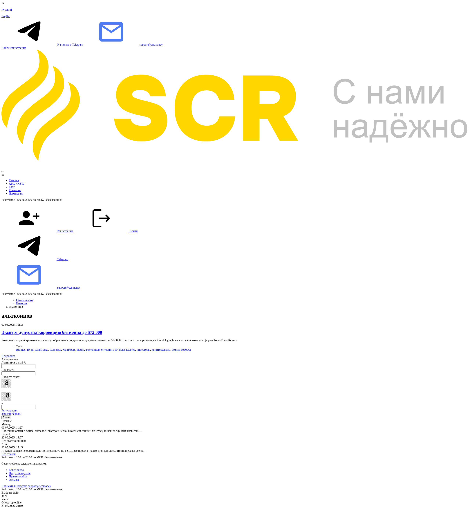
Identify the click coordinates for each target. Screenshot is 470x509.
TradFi (80, 349)
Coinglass (55, 349)
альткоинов (93, 349)
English (5, 16)
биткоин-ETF (109, 349)
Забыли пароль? (11, 413)
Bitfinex (21, 349)
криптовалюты (161, 349)
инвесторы (143, 349)
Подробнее (8, 355)
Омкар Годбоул (181, 349)
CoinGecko (41, 349)
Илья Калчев (127, 349)
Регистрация (18, 47)
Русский (6, 9)
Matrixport (69, 349)
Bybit (30, 349)
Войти (5, 47)
